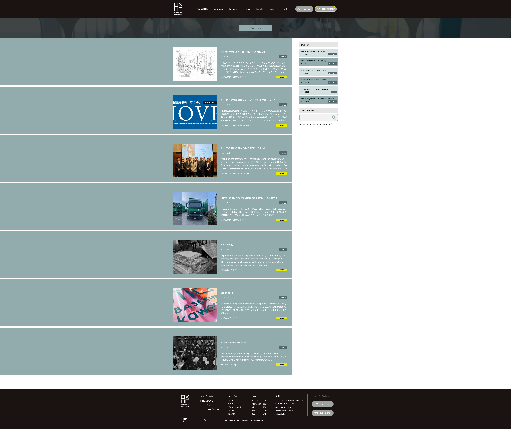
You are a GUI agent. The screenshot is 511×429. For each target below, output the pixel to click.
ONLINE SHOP (326, 9)
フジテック (232, 410)
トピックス (205, 405)
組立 (253, 414)
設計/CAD (255, 400)
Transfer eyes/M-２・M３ (284, 410)
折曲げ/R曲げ (256, 404)
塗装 (253, 410)
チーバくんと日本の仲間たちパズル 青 (289, 400)
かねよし (231, 404)
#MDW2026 (313, 124)
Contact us (304, 9)
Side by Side (280, 414)
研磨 (265, 407)
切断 (265, 400)
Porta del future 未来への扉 (285, 404)
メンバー (232, 396)
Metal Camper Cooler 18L (284, 407)
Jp (281, 9)
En (287, 9)
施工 (265, 414)
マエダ (230, 400)
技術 (254, 396)
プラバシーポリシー (209, 409)
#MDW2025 (303, 124)
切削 (253, 407)
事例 (277, 396)
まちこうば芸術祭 (320, 396)
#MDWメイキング (325, 124)
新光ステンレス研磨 (235, 407)
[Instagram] (185, 420)
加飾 (265, 410)
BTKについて (206, 400)
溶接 (265, 404)
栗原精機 (231, 414)
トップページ (206, 396)
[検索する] (334, 117)
